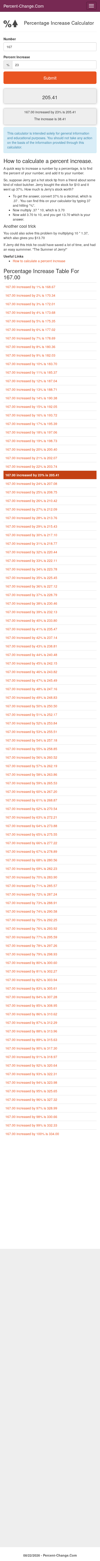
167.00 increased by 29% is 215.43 (31, 526)
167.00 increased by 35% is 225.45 (31, 577)
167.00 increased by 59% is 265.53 (31, 783)
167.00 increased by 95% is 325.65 (31, 1091)
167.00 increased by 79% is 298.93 (31, 954)
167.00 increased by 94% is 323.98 (31, 1082)
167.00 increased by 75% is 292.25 (31, 920)
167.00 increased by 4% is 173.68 (30, 312)
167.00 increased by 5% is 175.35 (30, 321)
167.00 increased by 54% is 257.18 (31, 740)
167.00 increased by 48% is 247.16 (31, 689)
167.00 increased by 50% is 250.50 (31, 706)
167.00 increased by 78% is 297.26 (31, 945)
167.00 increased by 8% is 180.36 (30, 346)
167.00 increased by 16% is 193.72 (31, 415)
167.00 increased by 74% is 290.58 (31, 911)
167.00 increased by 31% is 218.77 (31, 543)
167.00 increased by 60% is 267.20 (31, 791)
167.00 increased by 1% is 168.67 (30, 286)
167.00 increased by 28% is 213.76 (31, 517)
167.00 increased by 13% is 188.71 (31, 389)
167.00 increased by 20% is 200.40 (31, 449)
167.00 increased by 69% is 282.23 (31, 868)
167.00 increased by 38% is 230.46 (31, 603)
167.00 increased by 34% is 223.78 (31, 569)
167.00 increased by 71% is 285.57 (31, 885)
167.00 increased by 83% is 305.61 (31, 988)
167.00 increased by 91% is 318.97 (31, 1056)
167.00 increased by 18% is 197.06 (31, 432)
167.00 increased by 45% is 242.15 (31, 663)
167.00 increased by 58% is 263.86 (31, 774)
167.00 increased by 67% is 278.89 (31, 851)
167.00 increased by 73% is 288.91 (31, 902)
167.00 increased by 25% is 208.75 (31, 492)
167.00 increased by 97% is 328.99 (31, 1108)
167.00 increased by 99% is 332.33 (31, 1125)
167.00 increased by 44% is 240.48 (31, 654)
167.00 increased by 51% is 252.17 (31, 714)
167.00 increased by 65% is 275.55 (31, 834)
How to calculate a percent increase (39, 261)
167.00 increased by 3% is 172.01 (30, 304)
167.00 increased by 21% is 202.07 (31, 458)
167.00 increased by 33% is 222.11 (31, 560)
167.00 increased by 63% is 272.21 (31, 817)
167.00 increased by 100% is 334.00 (32, 1133)
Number (9, 39)
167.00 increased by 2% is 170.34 (30, 295)
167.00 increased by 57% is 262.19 (31, 766)
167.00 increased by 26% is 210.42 (31, 500)
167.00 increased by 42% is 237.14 (31, 637)
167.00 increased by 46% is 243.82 (31, 671)
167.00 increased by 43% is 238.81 (31, 646)
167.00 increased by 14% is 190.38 (31, 398)
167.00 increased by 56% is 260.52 (31, 757)
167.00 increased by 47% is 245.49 (31, 680)
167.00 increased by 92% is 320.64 (31, 1065)
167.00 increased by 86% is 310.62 (31, 1014)
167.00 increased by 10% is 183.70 (31, 363)
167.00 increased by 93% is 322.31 (31, 1073)
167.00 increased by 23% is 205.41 (32, 475)
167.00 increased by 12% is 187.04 (31, 381)
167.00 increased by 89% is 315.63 (31, 1039)
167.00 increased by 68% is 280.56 (31, 860)
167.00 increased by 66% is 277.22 (31, 843)
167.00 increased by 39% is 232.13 (31, 612)
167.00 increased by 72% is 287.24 (31, 894)
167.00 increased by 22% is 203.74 (31, 466)
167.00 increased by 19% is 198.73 (31, 440)
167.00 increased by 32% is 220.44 (31, 552)
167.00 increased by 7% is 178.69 (30, 338)
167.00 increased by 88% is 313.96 (31, 1031)
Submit (50, 78)
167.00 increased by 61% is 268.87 (31, 800)
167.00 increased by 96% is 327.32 (31, 1099)
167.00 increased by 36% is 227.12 (31, 586)
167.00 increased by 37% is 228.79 (31, 594)
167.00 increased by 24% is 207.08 (31, 483)
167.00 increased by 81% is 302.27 (31, 971)
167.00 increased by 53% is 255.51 (31, 731)
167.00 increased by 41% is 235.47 (31, 629)
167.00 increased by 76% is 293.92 (31, 928)
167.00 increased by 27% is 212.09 (31, 509)
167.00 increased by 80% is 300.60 (31, 962)
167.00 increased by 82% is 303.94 (31, 979)
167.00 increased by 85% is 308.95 (31, 1005)
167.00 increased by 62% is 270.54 (31, 808)
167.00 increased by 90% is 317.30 (31, 1048)
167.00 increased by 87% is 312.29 (31, 1022)
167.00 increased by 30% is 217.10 (31, 535)
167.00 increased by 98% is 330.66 (31, 1116)
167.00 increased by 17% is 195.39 (31, 423)
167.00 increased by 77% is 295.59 (31, 937)
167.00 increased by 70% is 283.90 (31, 877)
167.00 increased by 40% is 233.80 (31, 620)
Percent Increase (16, 57)
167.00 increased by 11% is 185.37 (31, 372)
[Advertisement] (50, 1194)
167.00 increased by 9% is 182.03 (30, 355)
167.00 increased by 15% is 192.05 (31, 406)
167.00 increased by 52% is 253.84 (31, 723)
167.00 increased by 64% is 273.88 (31, 825)
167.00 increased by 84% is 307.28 (31, 996)
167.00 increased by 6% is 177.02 (30, 329)
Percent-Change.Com (23, 6)
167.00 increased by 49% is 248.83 (31, 697)
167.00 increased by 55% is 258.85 (31, 748)
